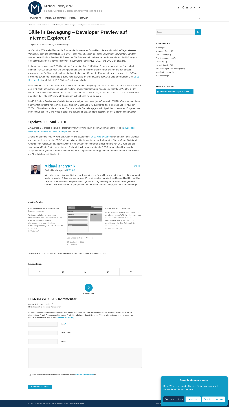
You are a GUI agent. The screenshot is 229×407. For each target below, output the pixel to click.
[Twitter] (139, 166)
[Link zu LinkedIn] (187, 7)
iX (101, 253)
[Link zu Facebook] (179, 7)
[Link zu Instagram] (191, 7)
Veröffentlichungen (49, 45)
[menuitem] (35, 18)
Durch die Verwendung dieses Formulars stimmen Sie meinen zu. (64, 374)
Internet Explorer (92, 253)
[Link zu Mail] (199, 7)
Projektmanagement (164, 58)
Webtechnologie (63, 45)
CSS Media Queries (54, 253)
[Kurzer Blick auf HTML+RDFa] (124, 217)
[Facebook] (135, 166)
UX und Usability (162, 65)
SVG (105, 253)
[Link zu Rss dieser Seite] (195, 7)
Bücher (159, 48)
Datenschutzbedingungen (84, 374)
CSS (43, 253)
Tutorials (159, 62)
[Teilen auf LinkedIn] (108, 271)
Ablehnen (193, 399)
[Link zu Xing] (183, 7)
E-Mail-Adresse (66, 333)
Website (63, 341)
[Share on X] (62, 271)
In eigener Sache (163, 51)
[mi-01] (35, 8)
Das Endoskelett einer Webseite (80, 238)
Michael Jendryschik (60, 166)
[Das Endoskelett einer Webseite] (85, 220)
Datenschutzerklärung (65, 318)
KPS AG (71, 170)
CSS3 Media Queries (101, 137)
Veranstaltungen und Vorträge (168, 69)
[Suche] (198, 18)
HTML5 (81, 253)
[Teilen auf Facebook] (39, 271)
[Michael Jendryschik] (35, 174)
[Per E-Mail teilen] (131, 271)
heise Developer (70, 253)
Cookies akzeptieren (174, 399)
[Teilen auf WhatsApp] (85, 271)
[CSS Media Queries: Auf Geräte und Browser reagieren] (47, 218)
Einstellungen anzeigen (213, 399)
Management (161, 55)
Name (63, 324)
